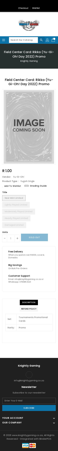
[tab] (29, 302)
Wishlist (36, 8)
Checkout (23, 8)
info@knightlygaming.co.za (29, 380)
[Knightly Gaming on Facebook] (23, 3)
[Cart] (54, 40)
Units (5, 232)
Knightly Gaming (29, 61)
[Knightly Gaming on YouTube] (34, 3)
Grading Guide (38, 185)
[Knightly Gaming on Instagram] (29, 3)
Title (4, 192)
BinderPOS (45, 438)
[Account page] (48, 40)
